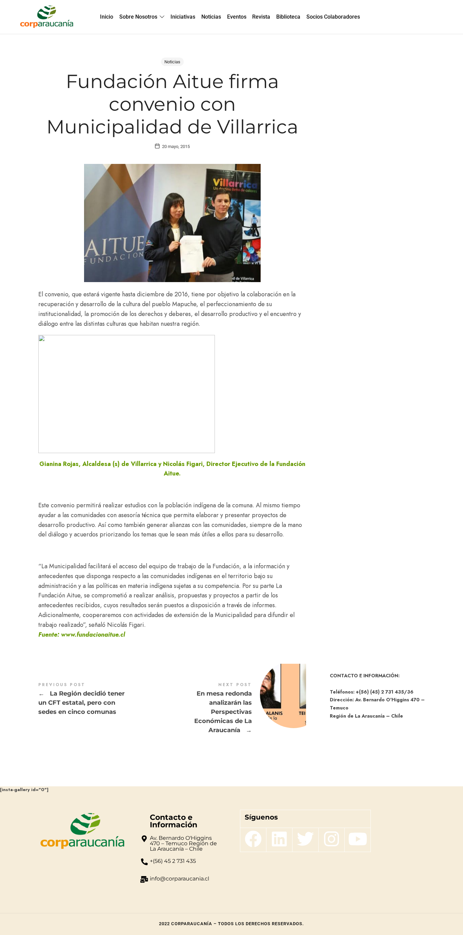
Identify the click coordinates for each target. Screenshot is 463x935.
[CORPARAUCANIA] (47, 17)
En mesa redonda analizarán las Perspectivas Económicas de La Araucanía (239, 708)
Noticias (172, 61)
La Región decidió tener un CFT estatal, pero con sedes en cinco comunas (105, 699)
